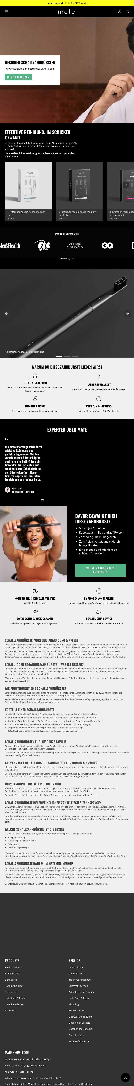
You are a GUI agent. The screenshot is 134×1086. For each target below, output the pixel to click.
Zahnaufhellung (14, 985)
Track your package (80, 979)
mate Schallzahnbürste (94, 654)
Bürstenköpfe (114, 752)
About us (10, 1010)
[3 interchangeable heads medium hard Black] (79, 185)
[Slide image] (67, 313)
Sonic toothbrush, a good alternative (25, 1065)
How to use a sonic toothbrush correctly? (27, 1059)
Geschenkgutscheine (80, 1028)
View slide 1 (59, 356)
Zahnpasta (90, 874)
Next (126, 185)
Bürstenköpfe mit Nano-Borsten (20, 791)
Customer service (78, 985)
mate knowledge (14, 1004)
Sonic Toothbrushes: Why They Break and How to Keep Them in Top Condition (48, 1084)
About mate (75, 973)
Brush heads (12, 973)
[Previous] (6, 313)
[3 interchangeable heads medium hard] (28, 185)
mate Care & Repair (15, 998)
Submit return (76, 1010)
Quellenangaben (67, 259)
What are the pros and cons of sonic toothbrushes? (33, 1077)
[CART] (127, 11)
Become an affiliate (79, 1022)
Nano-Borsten (86, 816)
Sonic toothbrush (14, 967)
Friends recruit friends (81, 992)
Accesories (11, 992)
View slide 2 (67, 356)
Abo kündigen (76, 1035)
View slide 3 (75, 356)
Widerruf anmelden (79, 1041)
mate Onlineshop (16, 874)
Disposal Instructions (80, 1016)
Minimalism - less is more (19, 1071)
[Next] (127, 313)
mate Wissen (76, 967)
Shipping (74, 1004)
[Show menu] (6, 11)
